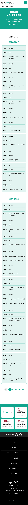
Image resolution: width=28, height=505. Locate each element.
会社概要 (14, 448)
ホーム (2, 6)
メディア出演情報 (14, 458)
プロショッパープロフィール (14, 453)
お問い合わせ (14, 473)
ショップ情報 (14, 463)
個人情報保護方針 (14, 468)
